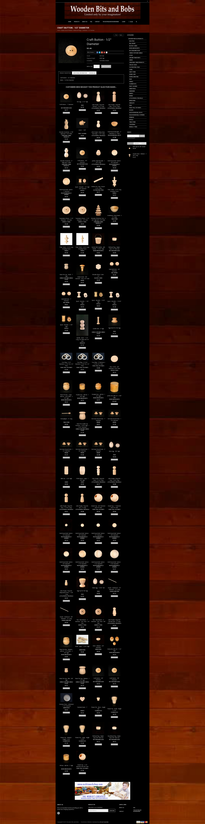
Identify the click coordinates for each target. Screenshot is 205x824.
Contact (97, 21)
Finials (131, 81)
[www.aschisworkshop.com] (102, 791)
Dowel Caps (132, 74)
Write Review (90, 52)
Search (129, 132)
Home (69, 21)
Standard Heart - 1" (82, 707)
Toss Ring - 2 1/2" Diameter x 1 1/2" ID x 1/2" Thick (66, 364)
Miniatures (132, 100)
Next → (121, 35)
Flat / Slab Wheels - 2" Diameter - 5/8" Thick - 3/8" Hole (98, 621)
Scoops (131, 110)
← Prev (115, 35)
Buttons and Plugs (77, 30)
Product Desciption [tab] (65, 73)
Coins (130, 69)
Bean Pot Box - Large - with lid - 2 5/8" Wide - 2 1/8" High (66, 396)
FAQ (91, 21)
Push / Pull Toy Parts (135, 107)
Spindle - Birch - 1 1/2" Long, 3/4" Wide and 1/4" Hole (82, 339)
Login (123, 21)
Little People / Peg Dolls (136, 98)
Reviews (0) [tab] (92, 73)
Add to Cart (66, 112)
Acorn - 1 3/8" (82, 130)
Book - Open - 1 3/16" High (82, 646)
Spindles (131, 117)
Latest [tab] (143, 143)
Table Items (132, 122)
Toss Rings (132, 124)
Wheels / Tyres (133, 127)
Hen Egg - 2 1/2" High (82, 101)
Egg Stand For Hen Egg (114, 328)
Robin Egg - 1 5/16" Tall (98, 588)
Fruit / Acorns (133, 86)
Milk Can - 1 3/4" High (66, 478)
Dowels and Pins (133, 76)
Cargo (131, 60)
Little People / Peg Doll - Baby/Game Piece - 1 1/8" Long (66, 592)
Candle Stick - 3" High (98, 328)
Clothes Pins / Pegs (134, 67)
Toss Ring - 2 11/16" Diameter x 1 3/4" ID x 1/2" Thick (82, 364)
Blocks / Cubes (133, 46)
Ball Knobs (132, 43)
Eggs (130, 79)
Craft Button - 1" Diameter (66, 104)
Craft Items (132, 72)
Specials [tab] (137, 143)
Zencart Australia (104, 822)
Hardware (132, 91)
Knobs (131, 95)
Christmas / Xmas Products (136, 62)
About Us (84, 21)
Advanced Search (131, 138)
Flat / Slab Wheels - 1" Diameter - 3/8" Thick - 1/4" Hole (82, 621)
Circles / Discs (133, 64)
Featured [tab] (130, 143)
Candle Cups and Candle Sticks (136, 54)
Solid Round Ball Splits (135, 112)
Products (76, 21)
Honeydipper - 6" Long (66, 418)
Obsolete (131, 103)
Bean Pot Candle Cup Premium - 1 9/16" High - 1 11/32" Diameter (82, 425)
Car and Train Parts (134, 57)
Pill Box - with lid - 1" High (66, 765)
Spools (131, 119)
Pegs (130, 105)
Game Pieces (132, 88)
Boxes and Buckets (134, 48)
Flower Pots (132, 84)
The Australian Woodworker (111, 21)
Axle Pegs (131, 41)
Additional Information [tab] (80, 73)
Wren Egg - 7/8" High (114, 451)
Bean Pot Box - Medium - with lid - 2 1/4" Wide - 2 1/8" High (66, 651)
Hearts (131, 93)
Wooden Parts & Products (66, 30)
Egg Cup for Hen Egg (82, 590)
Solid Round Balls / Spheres (136, 115)
